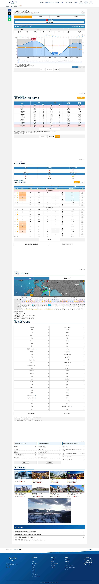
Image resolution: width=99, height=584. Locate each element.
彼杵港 (26, 318)
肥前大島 (32, 373)
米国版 (66, 569)
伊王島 (67, 395)
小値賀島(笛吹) (31, 359)
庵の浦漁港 (16, 318)
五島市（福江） (31, 398)
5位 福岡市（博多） (43, 457)
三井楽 (67, 390)
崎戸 (67, 373)
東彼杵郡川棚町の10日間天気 (31, 244)
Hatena (9, 17)
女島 (67, 409)
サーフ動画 (53, 565)
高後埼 (31, 368)
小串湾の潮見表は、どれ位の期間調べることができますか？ (28, 534)
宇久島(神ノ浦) (67, 354)
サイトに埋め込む (81, 97)
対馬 (32, 338)
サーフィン (53, 559)
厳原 (67, 340)
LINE (10, 20)
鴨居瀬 (31, 335)
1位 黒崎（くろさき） (68, 446)
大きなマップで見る (18, 311)
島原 (67, 387)
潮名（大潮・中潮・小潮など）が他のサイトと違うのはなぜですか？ (30, 540)
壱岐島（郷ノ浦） (31, 349)
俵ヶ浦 (67, 365)
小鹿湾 (67, 329)
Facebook (9, 11)
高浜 (67, 338)
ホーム (7, 6)
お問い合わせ (67, 559)
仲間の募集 (53, 567)
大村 (32, 384)
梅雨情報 (33, 569)
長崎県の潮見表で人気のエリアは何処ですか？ (25, 531)
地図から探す (67, 413)
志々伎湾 (67, 357)
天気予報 (33, 565)
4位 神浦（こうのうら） (68, 456)
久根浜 (31, 343)
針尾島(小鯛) (32, 370)
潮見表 (15, 6)
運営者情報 (67, 561)
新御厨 (31, 351)
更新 (58, 136)
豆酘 (67, 343)
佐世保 (31, 362)
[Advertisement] (49, 83)
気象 (11, 6)
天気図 (40, 16)
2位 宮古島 (41, 449)
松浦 (32, 354)
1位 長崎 (16, 446)
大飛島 (67, 349)
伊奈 (32, 329)
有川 (32, 379)
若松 (67, 384)
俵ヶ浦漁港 (31, 318)
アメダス (33, 572)
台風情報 (33, 567)
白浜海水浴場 (32, 315)
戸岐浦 (31, 392)
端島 (67, 376)
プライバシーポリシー (69, 565)
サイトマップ (67, 563)
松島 (67, 381)
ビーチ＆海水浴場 (54, 563)
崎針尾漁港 (22, 318)
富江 (67, 403)
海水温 (76, 16)
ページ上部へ (90, 549)
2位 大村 (16, 449)
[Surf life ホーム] (13, 2)
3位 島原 (16, 452)
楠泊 (32, 357)
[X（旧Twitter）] (7, 567)
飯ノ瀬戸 (67, 379)
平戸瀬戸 (67, 351)
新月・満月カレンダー (36, 576)
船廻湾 (31, 387)
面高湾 (67, 370)
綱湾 (32, 332)
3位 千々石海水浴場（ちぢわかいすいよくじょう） (73, 454)
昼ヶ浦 (67, 335)
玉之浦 (31, 406)
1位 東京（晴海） (42, 446)
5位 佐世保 (16, 457)
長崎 (67, 392)
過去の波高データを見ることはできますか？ (25, 537)
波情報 (58, 16)
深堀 (67, 398)
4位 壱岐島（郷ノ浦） (19, 454)
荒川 (32, 401)
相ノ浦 (67, 359)
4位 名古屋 (41, 454)
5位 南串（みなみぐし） (68, 459)
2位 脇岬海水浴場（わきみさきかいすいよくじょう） (73, 450)
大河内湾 (32, 327)
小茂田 (31, 340)
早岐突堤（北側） (32, 365)
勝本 (32, 346)
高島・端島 (67, 401)
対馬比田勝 (66, 327)
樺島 (32, 409)
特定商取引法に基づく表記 (70, 567)
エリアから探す (32, 413)
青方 (32, 376)
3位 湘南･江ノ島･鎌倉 (43, 452)
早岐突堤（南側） (67, 362)
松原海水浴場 (25, 315)
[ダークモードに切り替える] (86, 2)
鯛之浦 (31, 381)
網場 (32, 390)
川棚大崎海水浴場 (17, 315)
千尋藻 (67, 332)
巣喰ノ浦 (67, 368)
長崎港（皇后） (31, 395)
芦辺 (67, 346)
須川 (32, 403)
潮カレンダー (34, 563)
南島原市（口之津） (66, 406)
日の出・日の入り (35, 574)
